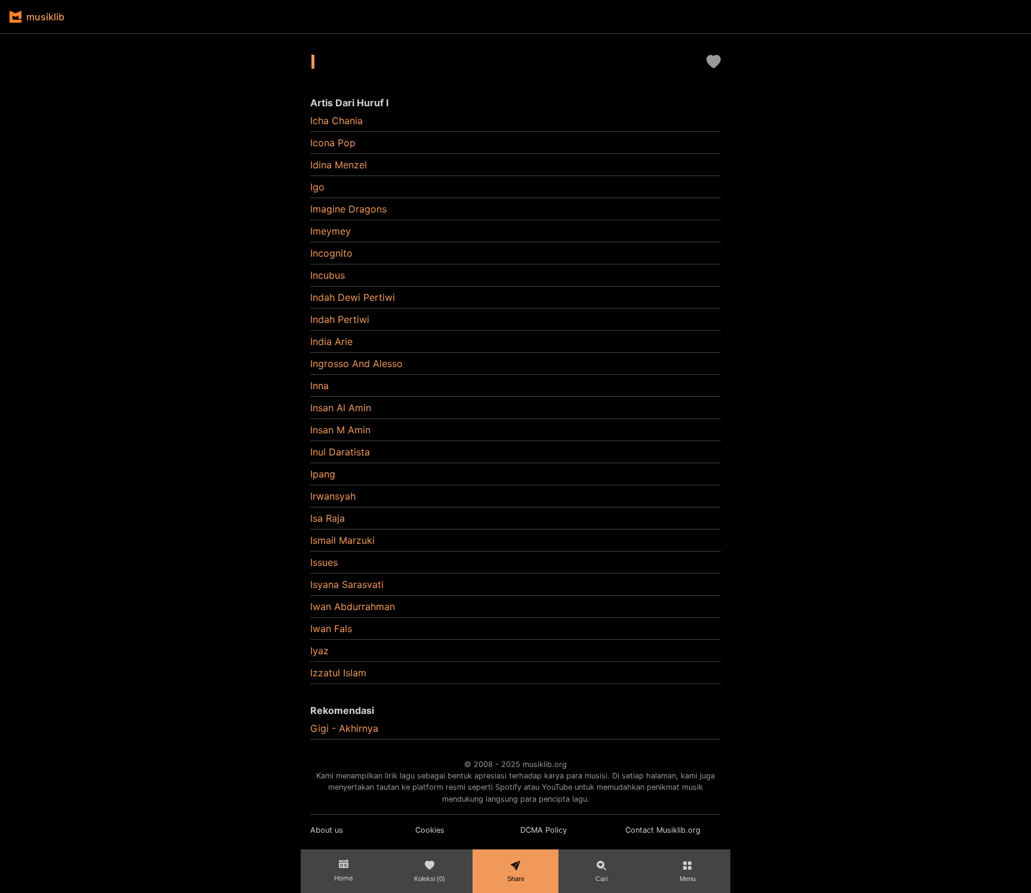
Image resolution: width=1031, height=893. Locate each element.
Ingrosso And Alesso (356, 363)
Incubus (327, 275)
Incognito (331, 253)
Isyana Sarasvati (347, 584)
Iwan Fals (331, 629)
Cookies (429, 830)
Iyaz (319, 651)
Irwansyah (333, 496)
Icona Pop (333, 143)
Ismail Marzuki (342, 540)
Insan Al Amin (340, 408)
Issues (324, 562)
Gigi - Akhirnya (344, 728)
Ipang (322, 474)
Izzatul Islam (338, 673)
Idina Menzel (338, 165)
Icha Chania (336, 121)
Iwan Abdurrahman (352, 606)
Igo (317, 187)
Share (515, 878)
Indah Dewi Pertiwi (352, 297)
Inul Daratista (340, 452)
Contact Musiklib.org (662, 830)
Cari (601, 878)
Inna (319, 386)
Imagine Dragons (348, 209)
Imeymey (330, 231)
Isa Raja (327, 518)
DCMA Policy (543, 830)
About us (326, 830)
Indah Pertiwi (339, 319)
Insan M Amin (340, 430)
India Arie (331, 341)
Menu (688, 878)
